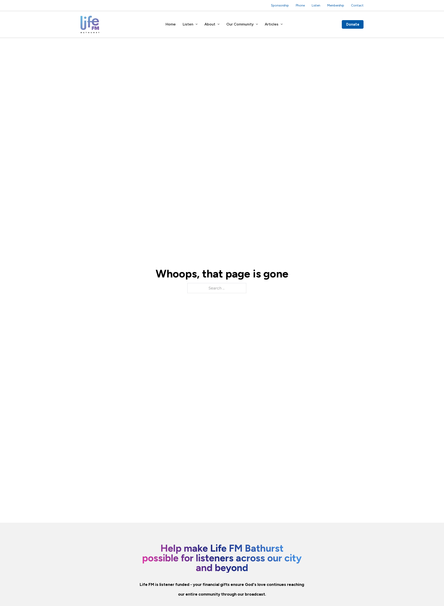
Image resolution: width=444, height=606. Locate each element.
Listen (316, 5)
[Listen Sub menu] (196, 24)
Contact (357, 5)
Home (171, 24)
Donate (352, 24)
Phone (300, 5)
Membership (335, 5)
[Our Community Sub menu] (257, 24)
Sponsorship (280, 5)
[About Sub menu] (218, 24)
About (209, 24)
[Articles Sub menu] (282, 24)
